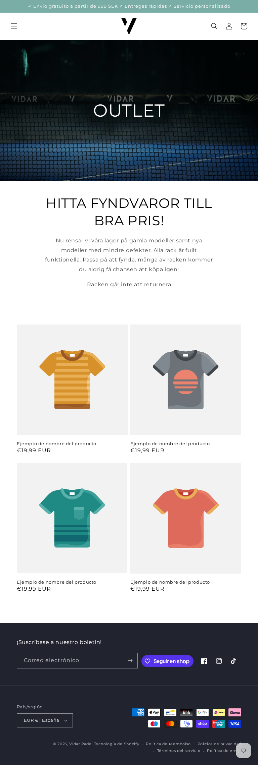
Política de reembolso (168, 744)
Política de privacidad (219, 744)
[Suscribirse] (130, 660)
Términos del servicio (179, 750)
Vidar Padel (81, 744)
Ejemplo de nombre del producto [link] (56, 443)
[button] (14, 26)
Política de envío (224, 750)
